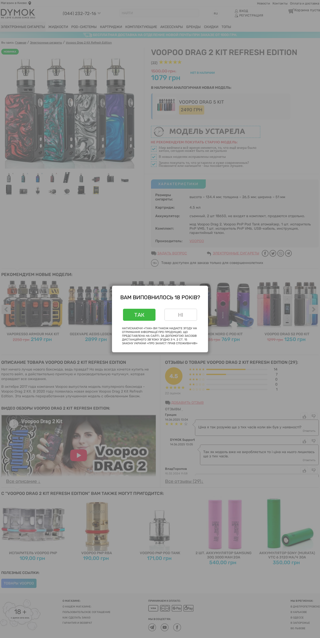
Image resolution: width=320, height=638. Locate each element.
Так (139, 315)
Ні (180, 315)
